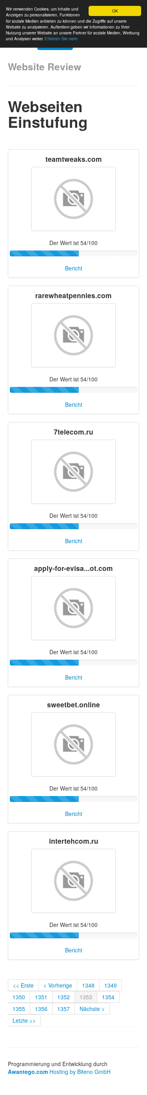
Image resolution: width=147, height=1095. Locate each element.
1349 (110, 985)
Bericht (73, 268)
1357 (63, 1009)
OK (115, 11)
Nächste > (92, 1009)
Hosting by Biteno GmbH (80, 1071)
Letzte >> (24, 1020)
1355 (19, 1009)
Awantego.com (28, 1071)
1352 (63, 997)
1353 (86, 997)
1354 (108, 997)
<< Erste (23, 985)
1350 (19, 997)
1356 (41, 1009)
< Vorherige (58, 985)
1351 (41, 997)
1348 (88, 985)
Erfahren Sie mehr (61, 38)
